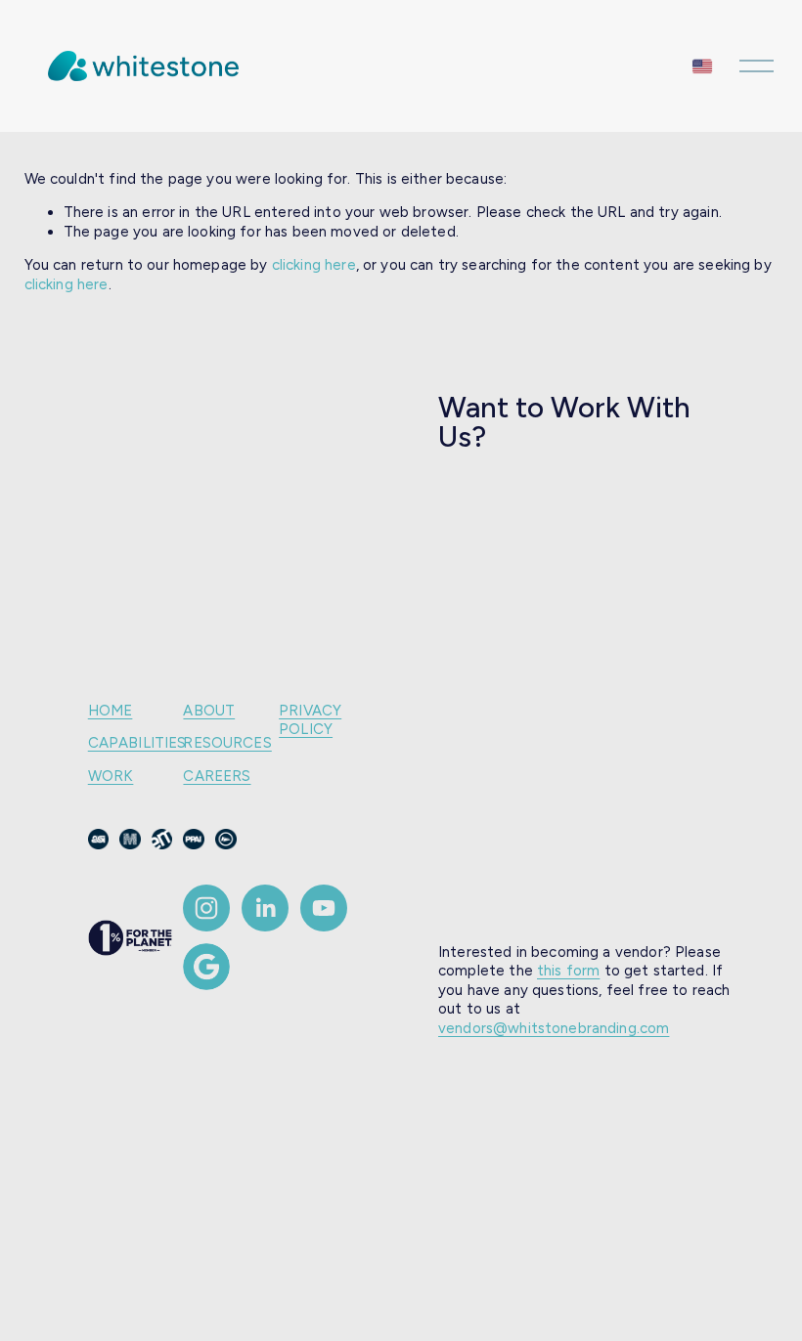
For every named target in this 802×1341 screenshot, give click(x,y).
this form (568, 970)
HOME (110, 710)
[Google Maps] (206, 966)
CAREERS (216, 776)
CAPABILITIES (137, 743)
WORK (111, 776)
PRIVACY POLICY (310, 720)
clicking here (314, 265)
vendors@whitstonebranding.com (553, 1028)
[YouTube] (323, 908)
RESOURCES (227, 743)
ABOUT (209, 710)
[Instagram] (206, 908)
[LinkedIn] (265, 908)
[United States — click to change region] (702, 66)
